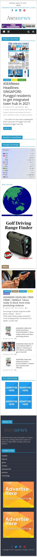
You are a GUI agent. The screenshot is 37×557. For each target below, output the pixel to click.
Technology (5, 476)
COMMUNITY (10, 115)
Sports (4, 462)
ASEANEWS (7, 291)
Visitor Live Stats (7, 185)
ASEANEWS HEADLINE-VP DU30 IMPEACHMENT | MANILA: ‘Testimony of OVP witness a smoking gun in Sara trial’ (24, 348)
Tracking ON (20, 215)
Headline (4, 456)
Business (5, 472)
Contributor (20, 107)
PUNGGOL (29, 115)
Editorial (4, 459)
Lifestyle (4, 466)
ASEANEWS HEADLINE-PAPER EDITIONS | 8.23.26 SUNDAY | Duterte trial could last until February (25, 363)
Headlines (7, 80)
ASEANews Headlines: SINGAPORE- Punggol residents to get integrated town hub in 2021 (17, 93)
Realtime (13, 215)
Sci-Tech (6, 294)
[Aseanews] (4, 31)
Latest (14, 80)
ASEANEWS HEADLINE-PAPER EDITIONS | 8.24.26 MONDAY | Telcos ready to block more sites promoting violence (25, 332)
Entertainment (6, 469)
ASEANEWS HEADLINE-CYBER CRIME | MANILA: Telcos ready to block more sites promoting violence (18, 301)
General (15, 291)
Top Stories (21, 80)
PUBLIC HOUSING (20, 115)
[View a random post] (33, 31)
